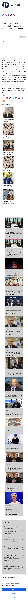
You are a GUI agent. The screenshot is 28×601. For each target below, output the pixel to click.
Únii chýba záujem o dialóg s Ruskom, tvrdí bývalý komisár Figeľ (13, 396)
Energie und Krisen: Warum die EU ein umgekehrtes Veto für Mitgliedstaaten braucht (13, 509)
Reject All (14, 597)
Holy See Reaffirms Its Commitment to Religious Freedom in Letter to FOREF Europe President (13, 488)
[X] (10, 98)
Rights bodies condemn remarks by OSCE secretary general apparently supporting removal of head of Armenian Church (13, 292)
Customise (14, 593)
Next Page (14, 514)
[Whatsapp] (13, 98)
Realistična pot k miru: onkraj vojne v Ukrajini (13, 431)
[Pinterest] (19, 98)
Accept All (14, 589)
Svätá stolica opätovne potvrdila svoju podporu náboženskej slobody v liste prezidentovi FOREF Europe (13, 468)
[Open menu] (25, 5)
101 (10, 514)
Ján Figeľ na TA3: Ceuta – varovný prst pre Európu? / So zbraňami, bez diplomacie (13, 254)
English (8, 11)
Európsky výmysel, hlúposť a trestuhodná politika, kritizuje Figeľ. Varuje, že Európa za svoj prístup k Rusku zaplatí (13, 234)
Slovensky (22, 36)
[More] (3, 101)
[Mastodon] (22, 98)
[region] (14, 588)
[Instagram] (7, 98)
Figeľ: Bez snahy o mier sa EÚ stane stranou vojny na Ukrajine (13, 374)
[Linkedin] (16, 98)
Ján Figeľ (15, 5)
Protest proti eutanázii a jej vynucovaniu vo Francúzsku (11, 274)
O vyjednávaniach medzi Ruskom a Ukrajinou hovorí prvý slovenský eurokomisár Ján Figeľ (13, 312)
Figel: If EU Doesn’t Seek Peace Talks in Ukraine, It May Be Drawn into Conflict (13, 333)
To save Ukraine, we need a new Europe (11, 449)
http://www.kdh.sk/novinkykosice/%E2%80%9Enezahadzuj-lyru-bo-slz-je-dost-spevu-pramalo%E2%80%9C (14, 90)
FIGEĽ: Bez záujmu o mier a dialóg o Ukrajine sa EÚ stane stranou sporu (13, 413)
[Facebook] (3, 98)
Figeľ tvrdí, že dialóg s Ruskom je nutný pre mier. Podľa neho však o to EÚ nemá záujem (13, 354)
